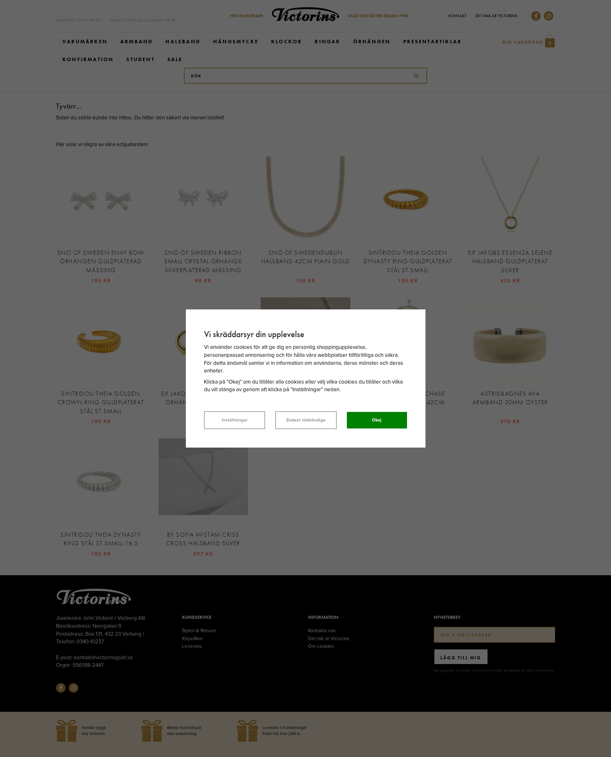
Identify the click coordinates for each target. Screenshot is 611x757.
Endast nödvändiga (306, 420)
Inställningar (235, 420)
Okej (377, 420)
